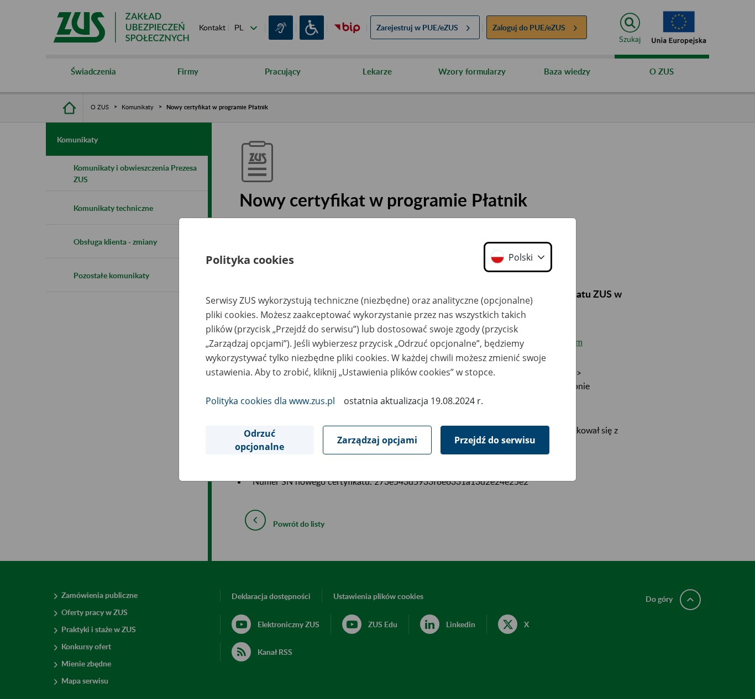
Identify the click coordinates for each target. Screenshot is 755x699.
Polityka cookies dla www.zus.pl (270, 401)
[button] (517, 257)
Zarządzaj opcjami (377, 440)
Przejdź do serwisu (495, 440)
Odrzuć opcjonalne (259, 440)
